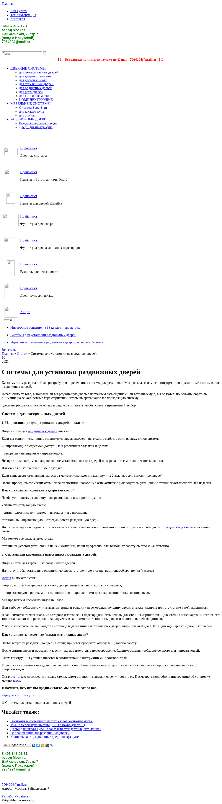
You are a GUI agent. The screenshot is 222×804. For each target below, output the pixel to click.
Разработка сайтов (15, 796)
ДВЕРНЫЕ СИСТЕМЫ (28, 68)
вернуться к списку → (18, 695)
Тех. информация (23, 15)
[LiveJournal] (52, 745)
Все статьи (10, 349)
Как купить (18, 11)
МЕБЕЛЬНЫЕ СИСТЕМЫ (30, 103)
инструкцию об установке (176, 527)
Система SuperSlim (33, 107)
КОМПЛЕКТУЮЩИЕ (36, 100)
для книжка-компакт (34, 96)
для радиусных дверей (35, 88)
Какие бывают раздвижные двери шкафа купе (44, 737)
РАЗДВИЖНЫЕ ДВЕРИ (28, 119)
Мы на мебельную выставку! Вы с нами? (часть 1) (47, 725)
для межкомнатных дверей (39, 72)
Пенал (6, 578)
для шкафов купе (31, 111)
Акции (25, 312)
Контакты (17, 19)
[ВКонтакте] (33, 745)
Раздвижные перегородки (38, 123)
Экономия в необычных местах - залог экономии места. (51, 721)
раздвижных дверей (42, 431)
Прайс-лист (28, 148)
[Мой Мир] (47, 745)
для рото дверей (31, 92)
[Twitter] (38, 745)
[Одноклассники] (43, 745)
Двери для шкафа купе (35, 127)
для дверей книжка (33, 80)
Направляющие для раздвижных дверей (40, 733)
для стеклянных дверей (36, 84)
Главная (7, 3)
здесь (16, 680)
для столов (27, 115)
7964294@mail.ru (14, 784)
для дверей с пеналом (35, 76)
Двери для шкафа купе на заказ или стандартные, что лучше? (55, 729)
